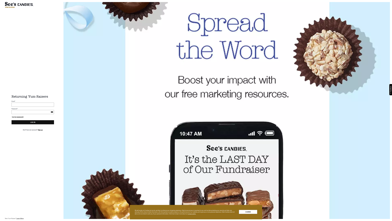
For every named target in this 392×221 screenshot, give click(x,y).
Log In (32, 122)
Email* (13, 101)
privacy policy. (192, 214)
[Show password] (52, 112)
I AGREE (248, 212)
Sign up (40, 130)
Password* (15, 108)
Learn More (20, 218)
